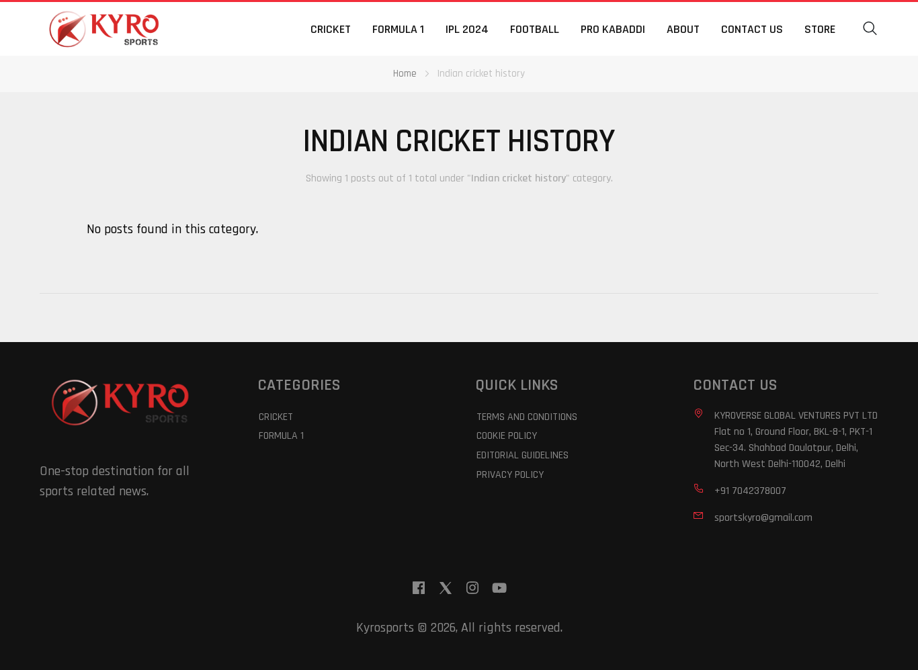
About (683, 29)
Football (534, 29)
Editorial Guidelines (522, 455)
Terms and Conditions (526, 417)
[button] (870, 29)
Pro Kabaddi (613, 29)
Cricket (330, 29)
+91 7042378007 (750, 491)
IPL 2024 (467, 29)
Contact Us (752, 29)
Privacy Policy (510, 475)
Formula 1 (398, 29)
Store (819, 29)
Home (405, 73)
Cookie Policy (506, 436)
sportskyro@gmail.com (763, 518)
